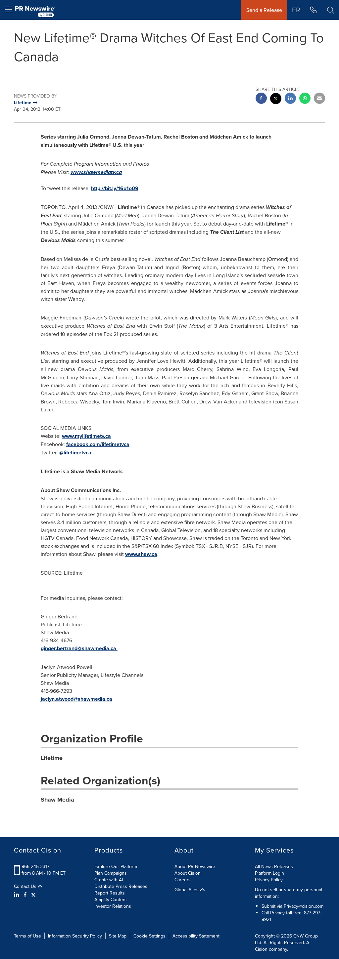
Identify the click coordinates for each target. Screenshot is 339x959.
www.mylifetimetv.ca (86, 436)
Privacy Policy (269, 879)
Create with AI (108, 879)
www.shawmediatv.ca (96, 172)
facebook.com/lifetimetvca (97, 444)
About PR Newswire (194, 866)
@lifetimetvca (75, 452)
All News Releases (274, 866)
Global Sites (187, 889)
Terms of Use (27, 936)
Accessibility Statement (195, 936)
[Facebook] (25, 894)
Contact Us (26, 886)
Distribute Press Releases (120, 886)
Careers (182, 879)
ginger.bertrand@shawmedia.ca (78, 648)
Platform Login (269, 873)
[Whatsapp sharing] (305, 99)
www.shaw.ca (141, 554)
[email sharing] (319, 99)
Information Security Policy (75, 936)
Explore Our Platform (115, 866)
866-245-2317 (35, 866)
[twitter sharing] (275, 99)
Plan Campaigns (110, 873)
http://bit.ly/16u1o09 (114, 188)
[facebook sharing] (261, 99)
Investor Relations (112, 906)
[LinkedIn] (17, 894)
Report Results (109, 893)
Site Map (117, 936)
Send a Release (264, 10)
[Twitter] (33, 894)
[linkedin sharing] (290, 99)
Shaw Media (57, 799)
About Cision (187, 873)
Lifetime (52, 758)
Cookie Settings (149, 936)
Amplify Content (110, 899)
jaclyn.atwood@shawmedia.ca (76, 699)
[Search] (330, 10)
